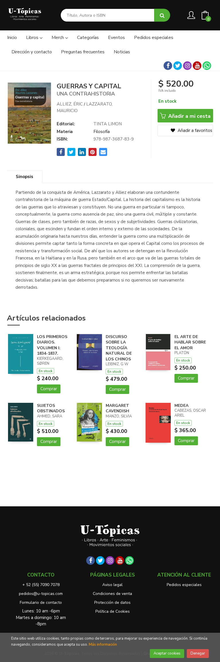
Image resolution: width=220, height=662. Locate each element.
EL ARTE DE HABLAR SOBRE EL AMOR (190, 342)
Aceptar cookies (167, 653)
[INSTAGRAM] (187, 65)
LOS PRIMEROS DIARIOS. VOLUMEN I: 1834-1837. (52, 345)
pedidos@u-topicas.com (41, 593)
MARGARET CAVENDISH (117, 408)
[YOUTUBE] (197, 65)
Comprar (48, 389)
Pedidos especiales (184, 584)
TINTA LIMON (107, 124)
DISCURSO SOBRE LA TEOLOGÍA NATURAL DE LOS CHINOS (119, 348)
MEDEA (181, 405)
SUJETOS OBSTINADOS (51, 408)
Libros (33, 37)
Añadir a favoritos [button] (194, 130)
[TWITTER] (177, 65)
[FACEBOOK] (168, 65)
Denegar (197, 653)
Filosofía (101, 131)
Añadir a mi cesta (189, 116)
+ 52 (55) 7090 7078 (41, 584)
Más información (103, 644)
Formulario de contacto (41, 602)
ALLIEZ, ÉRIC (70, 104)
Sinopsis (24, 176)
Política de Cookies (112, 611)
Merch (58, 37)
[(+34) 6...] (207, 65)
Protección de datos (112, 602)
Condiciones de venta (112, 593)
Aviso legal (112, 584)
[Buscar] (162, 15)
